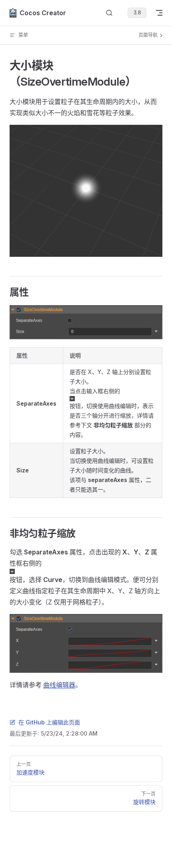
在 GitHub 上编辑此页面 (49, 722)
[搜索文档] (109, 13)
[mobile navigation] (159, 13)
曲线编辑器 (59, 685)
